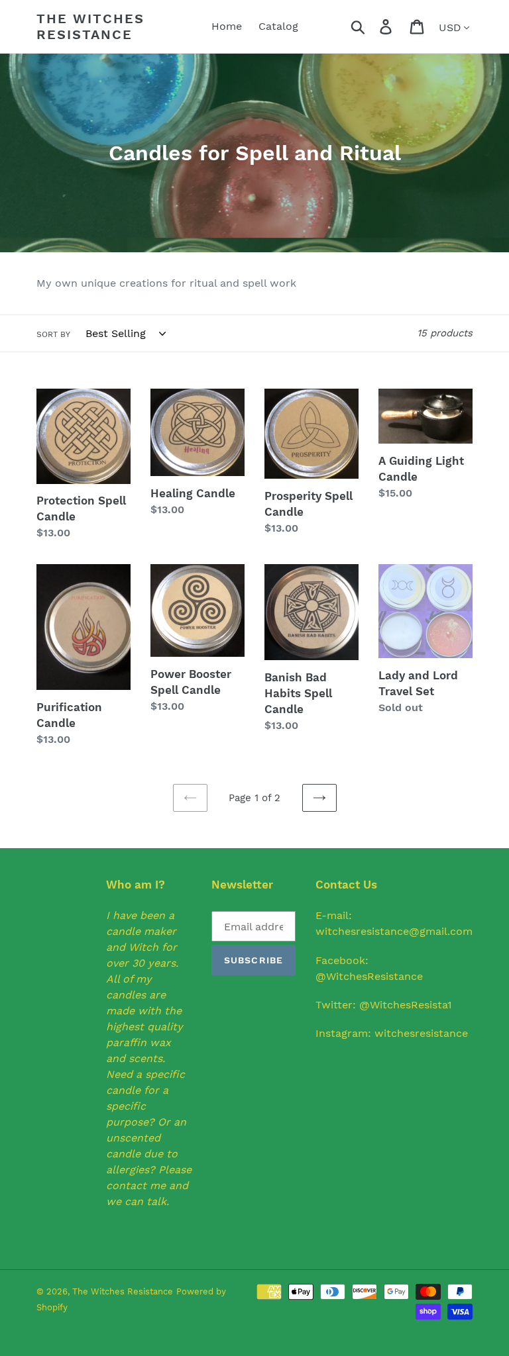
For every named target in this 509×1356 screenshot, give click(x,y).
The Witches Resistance (90, 26)
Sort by (53, 334)
